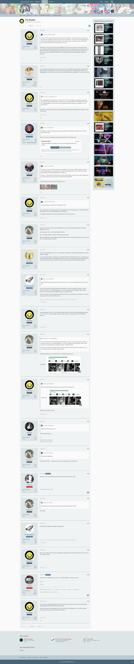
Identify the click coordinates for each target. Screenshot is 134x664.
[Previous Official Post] (88, 595)
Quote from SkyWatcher (48, 279)
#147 (88, 225)
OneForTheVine (90, 640)
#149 (88, 274)
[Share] (89, 26)
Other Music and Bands (59, 641)
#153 (88, 421)
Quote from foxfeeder (48, 453)
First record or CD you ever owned (63, 639)
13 (37, 25)
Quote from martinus (48, 502)
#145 (88, 162)
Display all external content (65, 147)
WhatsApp (76, 589)
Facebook (48, 589)
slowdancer (26, 640)
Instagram (57, 589)
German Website (53, 592)
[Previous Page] (21, 26)
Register (107, 1)
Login (101, 1)
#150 (88, 309)
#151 (88, 334)
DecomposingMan (58, 640)
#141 (88, 30)
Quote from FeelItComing (49, 201)
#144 (88, 123)
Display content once (55, 147)
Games (25, 641)
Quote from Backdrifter (48, 127)
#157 (88, 523)
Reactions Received (26, 46)
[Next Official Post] (88, 493)
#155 (88, 473)
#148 (88, 250)
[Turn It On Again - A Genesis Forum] (67, 9)
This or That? (90, 639)
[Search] (112, 2)
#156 (88, 498)
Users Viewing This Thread (27, 647)
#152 (88, 379)
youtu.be (77, 141)
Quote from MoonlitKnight (49, 34)
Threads (64, 589)
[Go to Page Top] (131, 662)
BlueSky (70, 589)
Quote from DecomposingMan (50, 338)
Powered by (67, 661)
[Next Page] (40, 26)
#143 (88, 92)
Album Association (28, 639)
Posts (23, 48)
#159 (88, 574)
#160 (88, 601)
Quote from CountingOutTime (50, 96)
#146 (88, 197)
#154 (88, 448)
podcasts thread (53, 312)
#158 (88, 550)
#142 (88, 66)
